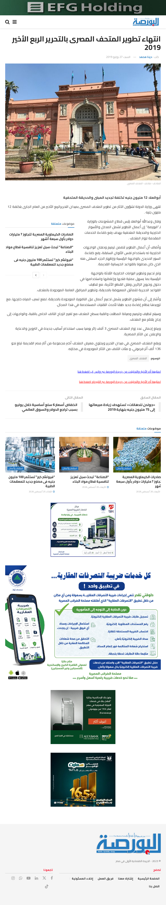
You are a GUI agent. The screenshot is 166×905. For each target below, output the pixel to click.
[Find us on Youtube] (28, 878)
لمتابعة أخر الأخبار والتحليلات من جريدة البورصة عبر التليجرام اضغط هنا (120, 382)
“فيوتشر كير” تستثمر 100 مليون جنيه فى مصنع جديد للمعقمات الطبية (43, 262)
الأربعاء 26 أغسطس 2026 (148, 492)
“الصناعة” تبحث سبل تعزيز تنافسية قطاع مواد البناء (39, 249)
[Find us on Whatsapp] (20, 878)
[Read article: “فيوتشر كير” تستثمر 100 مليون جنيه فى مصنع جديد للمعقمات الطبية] (30, 454)
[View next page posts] (36, 275)
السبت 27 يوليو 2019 (118, 56)
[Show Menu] (15, 21)
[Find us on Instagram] (13, 878)
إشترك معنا (125, 878)
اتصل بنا (154, 886)
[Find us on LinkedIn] (36, 878)
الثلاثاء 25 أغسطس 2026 (41, 492)
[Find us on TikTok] (46, 886)
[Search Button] (7, 21)
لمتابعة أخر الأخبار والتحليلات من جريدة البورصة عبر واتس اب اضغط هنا (119, 371)
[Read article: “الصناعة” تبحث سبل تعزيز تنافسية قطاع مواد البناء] (84, 454)
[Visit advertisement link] (83, 7)
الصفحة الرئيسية (149, 878)
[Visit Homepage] (146, 21)
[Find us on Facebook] (52, 878)
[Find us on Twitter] (44, 878)
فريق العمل (105, 878)
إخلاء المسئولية (82, 878)
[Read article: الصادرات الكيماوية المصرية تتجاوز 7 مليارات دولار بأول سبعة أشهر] (138, 454)
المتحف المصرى (138, 358)
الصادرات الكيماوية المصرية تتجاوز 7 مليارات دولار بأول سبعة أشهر (41, 236)
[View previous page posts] (43, 275)
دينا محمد (145, 56)
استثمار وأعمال (124, 468)
